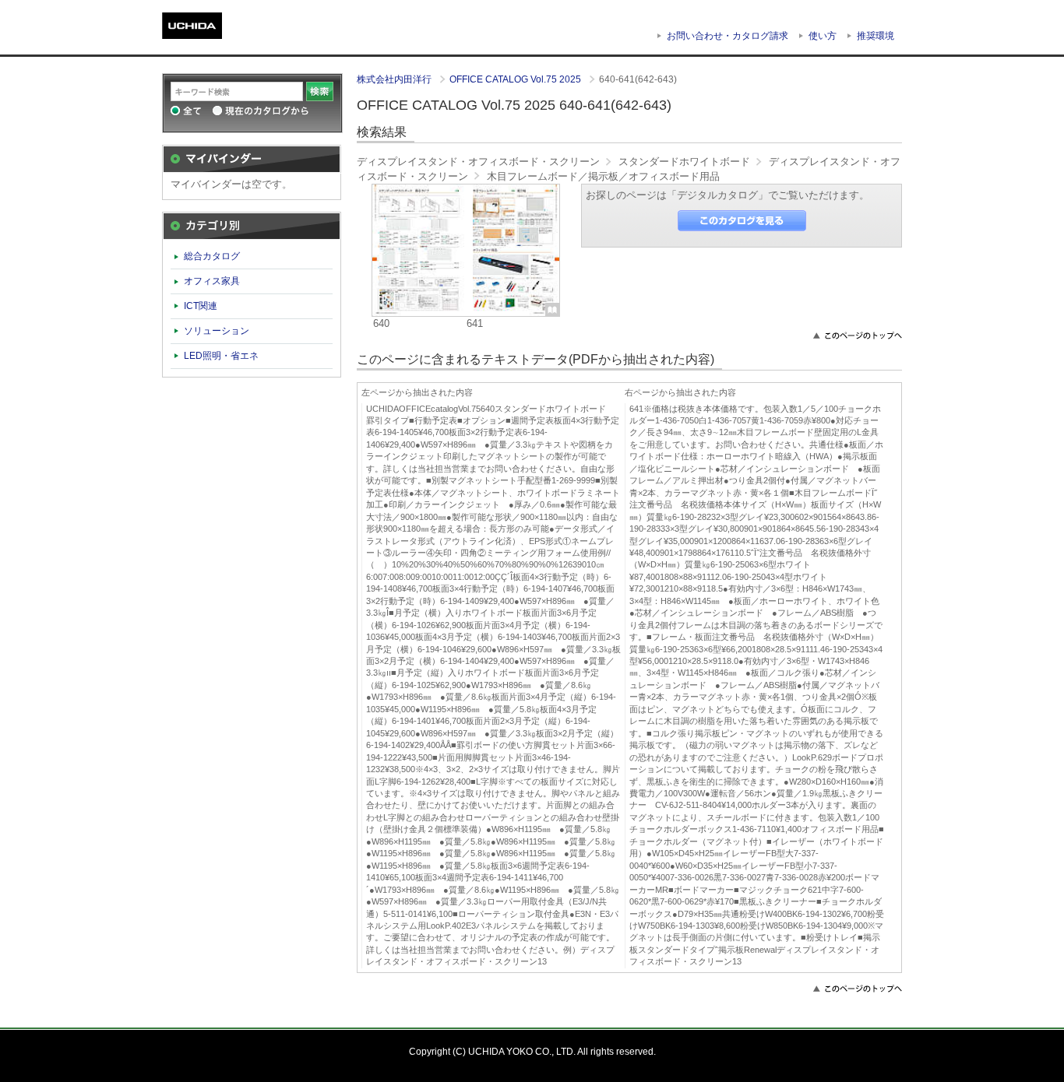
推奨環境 (875, 35)
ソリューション (216, 330)
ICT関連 (200, 305)
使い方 (823, 35)
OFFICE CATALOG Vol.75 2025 (516, 79)
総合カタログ (212, 256)
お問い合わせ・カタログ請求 (727, 35)
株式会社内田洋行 (395, 79)
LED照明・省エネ (221, 355)
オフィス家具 (212, 281)
